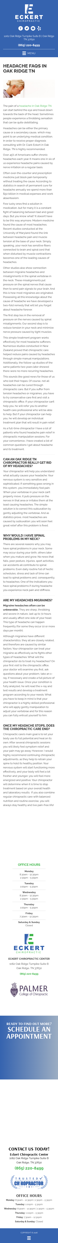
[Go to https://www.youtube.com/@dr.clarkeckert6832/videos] (33, 29)
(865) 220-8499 (29, 45)
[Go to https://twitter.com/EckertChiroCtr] (26, 29)
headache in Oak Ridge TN (35, 105)
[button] (29, 1058)
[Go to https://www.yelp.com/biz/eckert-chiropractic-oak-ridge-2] (39, 29)
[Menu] (29, 1238)
